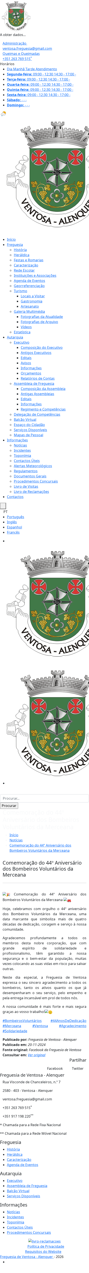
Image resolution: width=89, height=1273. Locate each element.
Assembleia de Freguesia (34, 383)
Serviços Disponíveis (30, 429)
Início (11, 239)
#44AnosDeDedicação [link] (68, 1020)
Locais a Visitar (33, 296)
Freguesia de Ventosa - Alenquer (27, 1256)
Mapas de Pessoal (28, 435)
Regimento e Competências (43, 409)
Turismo (20, 291)
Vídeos (26, 327)
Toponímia (22, 455)
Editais (26, 357)
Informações (31, 368)
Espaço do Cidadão (29, 424)
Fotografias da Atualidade (42, 316)
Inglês (12, 522)
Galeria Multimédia (29, 311)
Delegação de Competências (37, 414)
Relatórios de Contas (38, 378)
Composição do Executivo (42, 347)
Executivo (21, 342)
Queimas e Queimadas (21, 53)
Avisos (26, 363)
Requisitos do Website (43, 1251)
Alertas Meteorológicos (33, 465)
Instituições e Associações (35, 275)
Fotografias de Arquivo (39, 321)
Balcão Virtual (25, 419)
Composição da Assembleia (43, 388)
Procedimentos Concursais (36, 481)
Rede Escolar (24, 270)
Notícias (20, 445)
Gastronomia (31, 301)
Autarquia (15, 337)
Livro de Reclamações (31, 491)
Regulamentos (26, 471)
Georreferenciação (29, 285)
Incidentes (22, 450)
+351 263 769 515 (17, 58)
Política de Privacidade (45, 1246)
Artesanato (30, 306)
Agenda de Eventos (29, 280)
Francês (13, 532)
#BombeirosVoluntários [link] (22, 1020)
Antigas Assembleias (37, 393)
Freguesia (15, 244)
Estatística (22, 332)
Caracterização (26, 265)
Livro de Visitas (26, 486)
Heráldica (21, 255)
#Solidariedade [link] (15, 1031)
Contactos (15, 496)
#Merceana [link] (12, 1025)
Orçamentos (31, 373)
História (20, 249)
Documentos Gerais (30, 476)
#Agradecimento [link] (72, 1025)
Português (15, 517)
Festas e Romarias (28, 260)
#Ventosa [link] (40, 1025)
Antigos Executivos (36, 352)
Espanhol (14, 527)
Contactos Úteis (27, 460)
